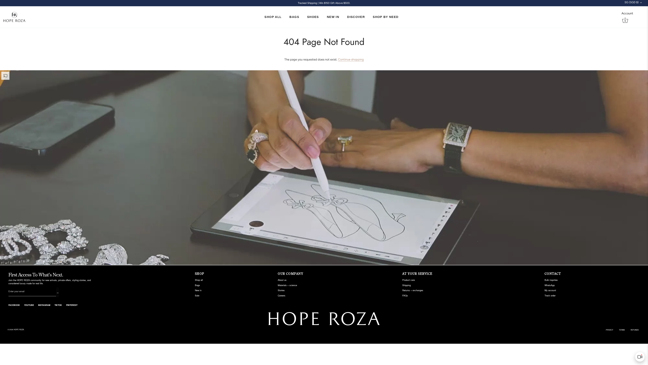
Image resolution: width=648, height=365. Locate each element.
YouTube (29, 305)
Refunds (635, 330)
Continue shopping (351, 59)
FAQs (405, 295)
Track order (550, 295)
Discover (356, 17)
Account (627, 13)
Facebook (14, 305)
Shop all (199, 280)
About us (282, 280)
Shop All (272, 17)
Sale (197, 295)
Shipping (406, 285)
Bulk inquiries (551, 280)
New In (333, 17)
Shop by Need (385, 17)
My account (550, 290)
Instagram (44, 305)
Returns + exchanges (412, 290)
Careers (281, 295)
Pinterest (71, 305)
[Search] (640, 13)
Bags (294, 17)
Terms (622, 330)
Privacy (609, 330)
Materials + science (287, 285)
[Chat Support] (640, 357)
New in (198, 290)
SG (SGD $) (632, 2)
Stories (281, 290)
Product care (408, 280)
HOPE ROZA (19, 329)
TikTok (58, 305)
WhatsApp (550, 285)
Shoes (313, 17)
